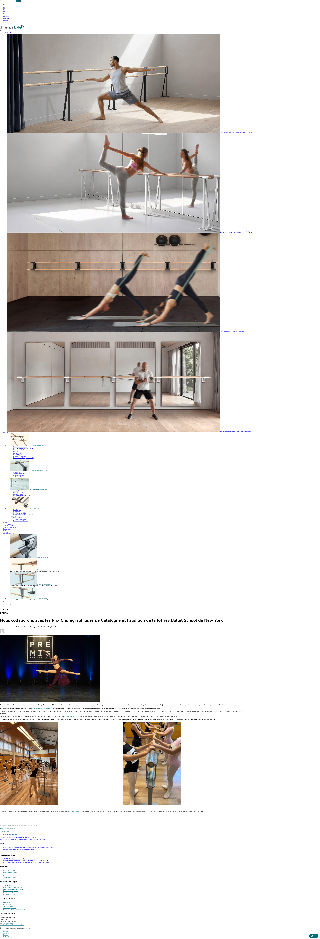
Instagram (6, 16)
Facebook (6, 18)
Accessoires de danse (9, 878)
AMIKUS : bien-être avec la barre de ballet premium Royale (20, 859)
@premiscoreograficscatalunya (9, 828)
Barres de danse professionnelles (13, 889)
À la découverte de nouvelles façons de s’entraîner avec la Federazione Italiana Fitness (28, 847)
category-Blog (13, 834)
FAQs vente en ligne (9, 895)
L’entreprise (6, 902)
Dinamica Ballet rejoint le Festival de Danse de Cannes (19, 849)
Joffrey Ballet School (73, 716)
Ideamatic (28, 928)
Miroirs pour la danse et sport (12, 893)
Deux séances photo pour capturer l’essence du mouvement (20, 851)
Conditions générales (9, 908)
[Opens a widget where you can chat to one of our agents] (313, 936)
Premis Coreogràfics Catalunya (43, 708)
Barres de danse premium (10, 891)
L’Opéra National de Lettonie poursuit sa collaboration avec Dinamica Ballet (25, 861)
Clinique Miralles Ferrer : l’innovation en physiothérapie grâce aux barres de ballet (26, 862)
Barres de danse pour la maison (12, 887)
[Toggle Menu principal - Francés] (0, 30)
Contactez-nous (7, 904)
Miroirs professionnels (9, 870)
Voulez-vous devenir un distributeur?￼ (14, 910)
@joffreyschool (4, 831)
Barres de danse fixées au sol (12, 876)
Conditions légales (8, 906)
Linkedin (5, 20)
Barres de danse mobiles (10, 872)
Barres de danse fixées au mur (12, 874)
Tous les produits (8, 885)
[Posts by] (2, 632)
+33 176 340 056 (8, 923)
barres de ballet (76, 811)
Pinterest (6, 22)
